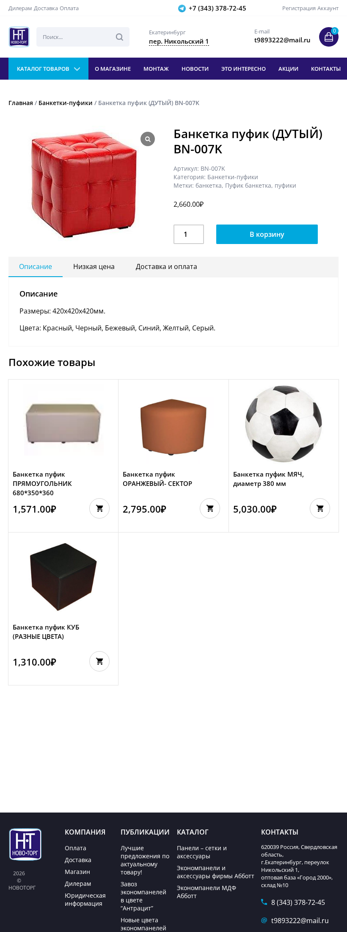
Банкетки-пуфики (66, 103)
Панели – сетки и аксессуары (202, 852)
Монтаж (156, 68)
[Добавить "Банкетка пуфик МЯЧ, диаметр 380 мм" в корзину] (320, 508)
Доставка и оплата (166, 266)
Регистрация (299, 8)
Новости (195, 68)
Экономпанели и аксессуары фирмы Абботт (215, 872)
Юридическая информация (85, 899)
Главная (20, 103)
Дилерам (20, 8)
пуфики (285, 185)
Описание (35, 266)
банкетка (209, 185)
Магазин (77, 872)
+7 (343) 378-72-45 (217, 8)
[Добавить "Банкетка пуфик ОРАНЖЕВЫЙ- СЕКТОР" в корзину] (210, 508)
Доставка (46, 8)
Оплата (69, 8)
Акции (288, 68)
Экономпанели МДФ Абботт (206, 892)
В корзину (267, 234)
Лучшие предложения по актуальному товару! (145, 860)
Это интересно (243, 68)
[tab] (35, 267)
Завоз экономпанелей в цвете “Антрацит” (143, 896)
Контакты (326, 68)
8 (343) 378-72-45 (298, 902)
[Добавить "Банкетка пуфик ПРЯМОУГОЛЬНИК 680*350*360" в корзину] (99, 508)
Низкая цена (94, 266)
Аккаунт (328, 8)
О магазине (113, 68)
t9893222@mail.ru (300, 920)
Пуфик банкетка (248, 185)
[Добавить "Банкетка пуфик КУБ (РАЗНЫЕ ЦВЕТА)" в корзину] (99, 661)
